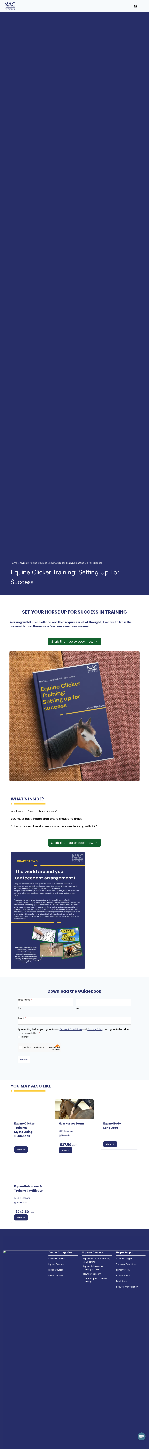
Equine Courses (56, 1264)
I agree (25, 1036)
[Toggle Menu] (141, 6)
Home (14, 563)
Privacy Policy (95, 1029)
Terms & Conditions (71, 1029)
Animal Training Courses (33, 563)
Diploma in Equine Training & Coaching (96, 1260)
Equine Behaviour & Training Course (93, 1268)
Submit (24, 1059)
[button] (142, 1436)
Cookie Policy (123, 1275)
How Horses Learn (92, 1273)
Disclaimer (121, 1281)
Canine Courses (56, 1258)
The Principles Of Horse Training (95, 1280)
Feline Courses (55, 1275)
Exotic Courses (55, 1269)
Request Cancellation (127, 1286)
